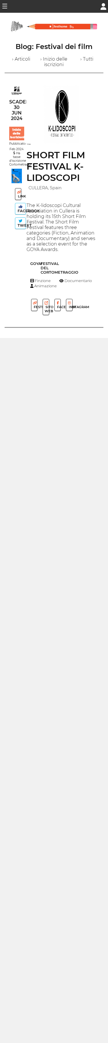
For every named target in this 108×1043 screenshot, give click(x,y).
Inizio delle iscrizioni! (17, 133)
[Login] (103, 6)
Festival (35, 307)
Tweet (21, 225)
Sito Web (47, 309)
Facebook (21, 211)
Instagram (70, 307)
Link (19, 196)
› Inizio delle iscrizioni (53, 61)
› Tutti (86, 59)
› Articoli (21, 59)
